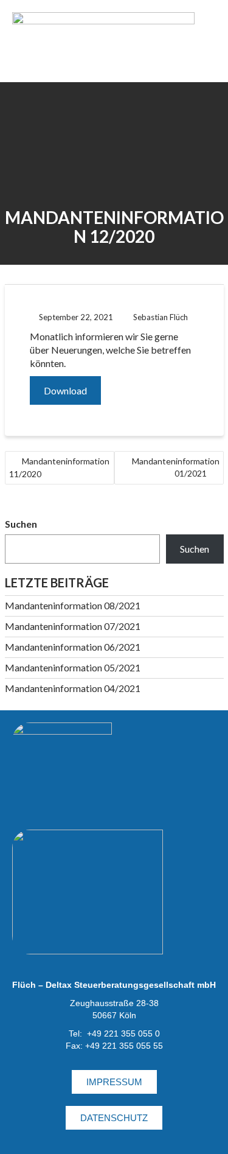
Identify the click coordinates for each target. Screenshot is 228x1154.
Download (65, 390)
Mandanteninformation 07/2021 (72, 626)
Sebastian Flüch (160, 317)
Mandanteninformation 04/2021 (72, 688)
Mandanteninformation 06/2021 (72, 646)
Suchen (21, 524)
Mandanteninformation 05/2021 (72, 667)
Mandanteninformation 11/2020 (59, 467)
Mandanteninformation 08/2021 (72, 605)
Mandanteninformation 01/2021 (175, 467)
